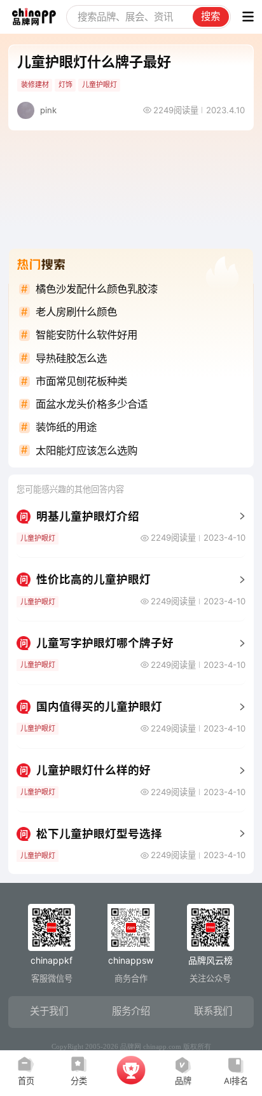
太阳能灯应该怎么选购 (86, 450)
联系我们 (213, 1011)
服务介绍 (131, 1011)
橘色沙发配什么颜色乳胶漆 (97, 288)
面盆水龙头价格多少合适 (92, 404)
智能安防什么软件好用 (86, 334)
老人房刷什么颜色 (76, 311)
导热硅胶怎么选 (71, 358)
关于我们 (49, 1011)
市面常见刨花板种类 (81, 381)
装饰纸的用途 (66, 426)
